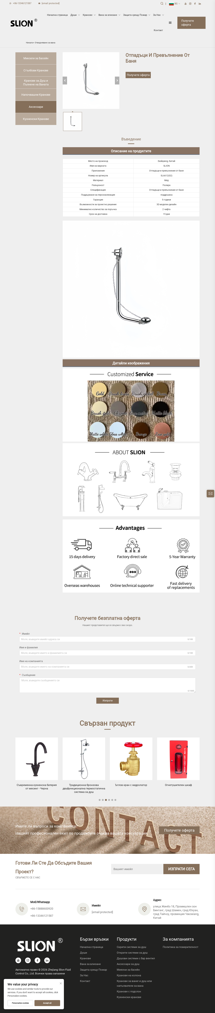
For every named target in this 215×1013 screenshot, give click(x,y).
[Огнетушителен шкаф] (131, 759)
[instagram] (190, 4)
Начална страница (57, 15)
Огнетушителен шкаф (131, 785)
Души (74, 15)
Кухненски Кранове (36, 119)
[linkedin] (199, 4)
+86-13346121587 (22, 3)
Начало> (30, 42)
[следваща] (117, 80)
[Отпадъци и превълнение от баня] (91, 80)
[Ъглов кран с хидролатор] (84, 759)
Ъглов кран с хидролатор (84, 785)
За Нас (157, 15)
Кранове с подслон (129, 991)
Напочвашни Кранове (35, 94)
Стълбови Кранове (35, 70)
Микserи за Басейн (35, 58)
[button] (100, 800)
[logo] (23, 22)
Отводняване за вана (45, 42)
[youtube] (185, 4)
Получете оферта (187, 22)
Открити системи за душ (132, 952)
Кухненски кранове (129, 997)
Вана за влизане (108, 15)
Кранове (87, 15)
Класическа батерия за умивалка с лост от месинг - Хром (178, 786)
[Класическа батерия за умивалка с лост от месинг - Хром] (178, 759)
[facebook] (195, 4)
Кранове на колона (129, 975)
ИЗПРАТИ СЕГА (181, 869)
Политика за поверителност (180, 947)
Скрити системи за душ (131, 947)
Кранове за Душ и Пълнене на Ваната (36, 82)
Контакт (158, 30)
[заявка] (210, 493)
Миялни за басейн (128, 969)
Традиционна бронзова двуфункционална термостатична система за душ (36, 788)
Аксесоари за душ (128, 964)
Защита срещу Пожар (135, 15)
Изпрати (108, 700)
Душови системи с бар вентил (136, 958)
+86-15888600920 (41, 908)
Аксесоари (36, 106)
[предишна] (65, 80)
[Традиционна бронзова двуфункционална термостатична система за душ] (36, 759)
